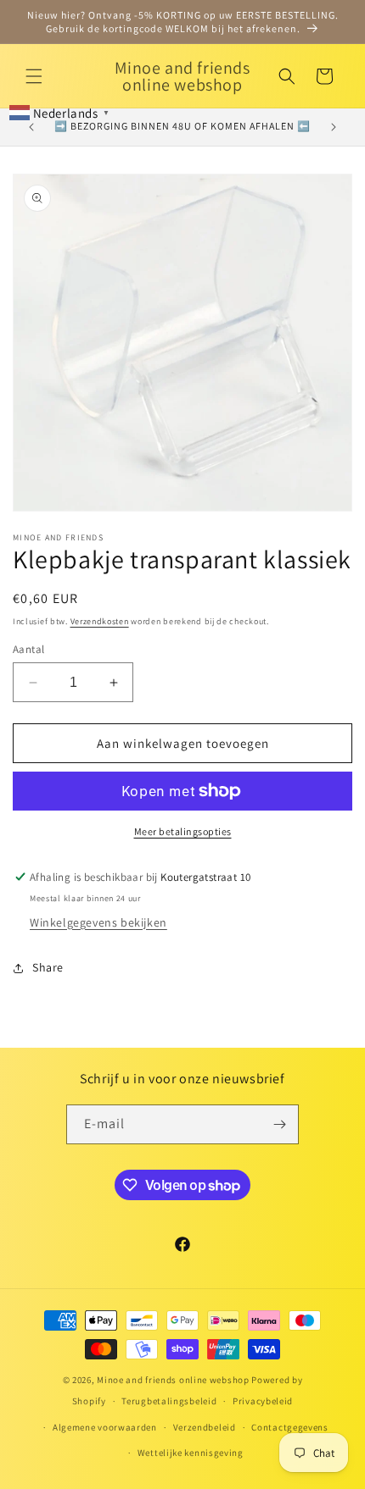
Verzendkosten (99, 621)
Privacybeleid (263, 1401)
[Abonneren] (279, 1124)
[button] (34, 76)
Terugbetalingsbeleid (168, 1401)
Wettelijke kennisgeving (191, 1453)
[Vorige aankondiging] (31, 127)
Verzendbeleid (204, 1427)
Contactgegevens (289, 1427)
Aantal (28, 649)
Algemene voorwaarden (105, 1427)
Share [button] (48, 967)
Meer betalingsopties (183, 831)
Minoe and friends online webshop (174, 1380)
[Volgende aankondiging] (333, 127)
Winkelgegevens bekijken (98, 922)
